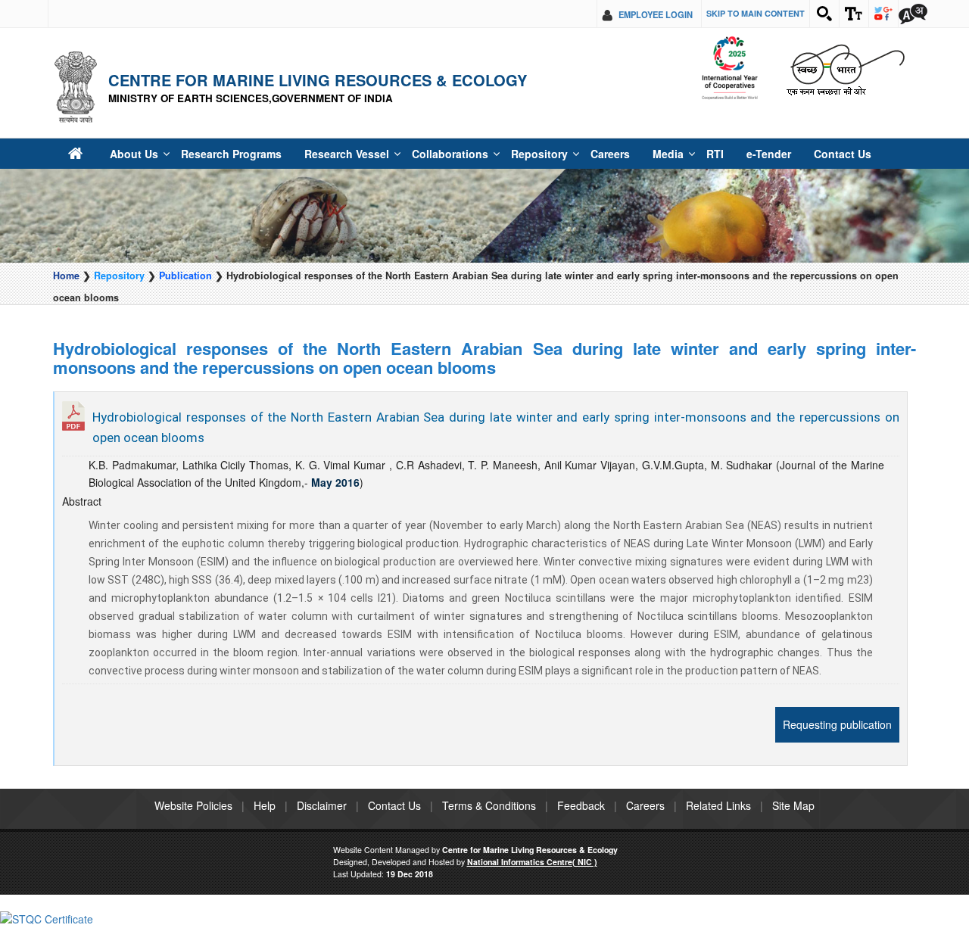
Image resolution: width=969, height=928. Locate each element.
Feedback (581, 805)
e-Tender (695, 153)
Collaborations (408, 153)
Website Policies (193, 805)
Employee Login (655, 14)
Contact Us (761, 153)
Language (913, 13)
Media (604, 153)
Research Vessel (317, 153)
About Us (127, 153)
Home (66, 275)
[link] (46, 917)
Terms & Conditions (489, 805)
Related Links (718, 805)
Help (265, 805)
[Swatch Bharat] (845, 68)
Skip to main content (755, 13)
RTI (647, 153)
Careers (551, 153)
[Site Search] (824, 13)
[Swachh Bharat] (729, 68)
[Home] (74, 153)
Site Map (793, 805)
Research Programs (214, 153)
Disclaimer (322, 805)
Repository (486, 153)
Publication (185, 275)
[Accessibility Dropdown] (854, 13)
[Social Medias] (883, 13)
